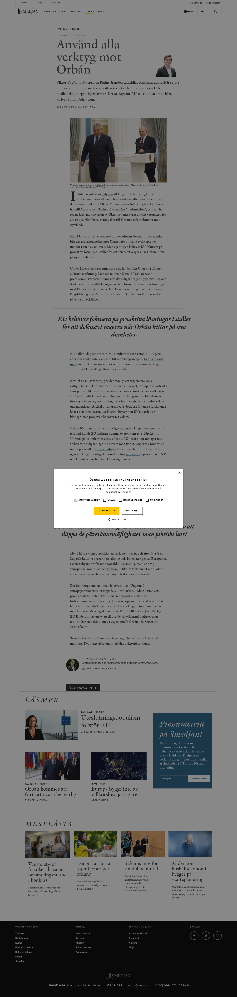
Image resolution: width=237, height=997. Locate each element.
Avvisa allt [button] (132, 511)
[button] (118, 519)
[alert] (118, 498)
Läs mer (126, 492)
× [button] (179, 473)
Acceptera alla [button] (106, 511)
